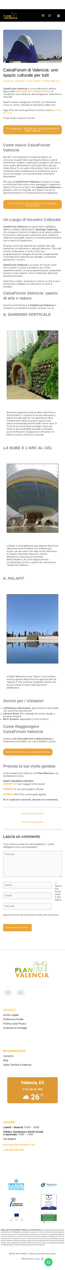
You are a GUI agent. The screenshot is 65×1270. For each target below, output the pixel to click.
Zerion (37, 1259)
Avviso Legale (11, 1014)
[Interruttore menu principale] (58, 15)
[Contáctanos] (48, 1262)
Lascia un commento (14, 81)
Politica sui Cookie (13, 1019)
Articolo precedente (32, 813)
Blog (5, 1060)
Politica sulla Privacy (14, 1023)
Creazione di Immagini (15, 1027)
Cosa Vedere (34, 81)
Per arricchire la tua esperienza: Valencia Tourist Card (32, 204)
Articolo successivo (32, 822)
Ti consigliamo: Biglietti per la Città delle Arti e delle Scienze (32, 129)
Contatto (8, 1056)
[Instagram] (43, 15)
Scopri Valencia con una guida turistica (28, 752)
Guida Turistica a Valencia (17, 1064)
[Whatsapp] (49, 15)
